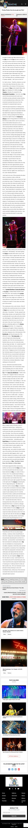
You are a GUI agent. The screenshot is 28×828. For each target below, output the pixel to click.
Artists (6, 579)
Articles (4, 795)
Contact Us (23, 801)
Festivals (4, 800)
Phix (6, 581)
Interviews (14, 795)
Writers (23, 798)
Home (3, 793)
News (5, 634)
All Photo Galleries (13, 756)
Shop (13, 800)
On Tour (22, 579)
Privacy (12, 826)
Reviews (11, 581)
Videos (23, 795)
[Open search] (22, 4)
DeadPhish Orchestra (14, 579)
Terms (16, 826)
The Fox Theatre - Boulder (20, 581)
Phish (2, 581)
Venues (23, 793)
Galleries (14, 793)
